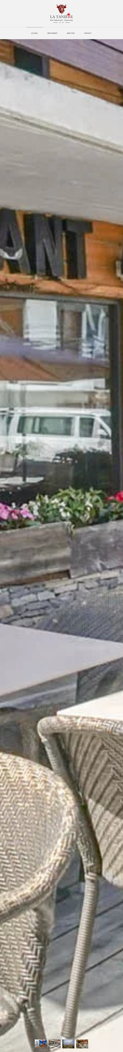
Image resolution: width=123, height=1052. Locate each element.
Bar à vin (71, 33)
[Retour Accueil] (61, 13)
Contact (88, 33)
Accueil (34, 33)
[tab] (41, 1043)
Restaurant (53, 33)
